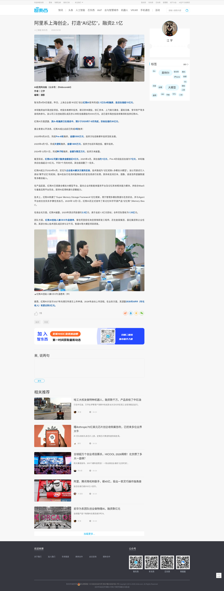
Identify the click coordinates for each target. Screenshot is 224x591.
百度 (154, 86)
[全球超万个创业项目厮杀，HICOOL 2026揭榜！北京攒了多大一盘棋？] (53, 463)
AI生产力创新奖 (184, 2)
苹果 (168, 95)
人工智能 (80, 10)
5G (185, 82)
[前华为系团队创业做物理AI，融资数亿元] (53, 518)
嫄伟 (79, 443)
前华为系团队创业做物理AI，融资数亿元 (97, 508)
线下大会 (173, 2)
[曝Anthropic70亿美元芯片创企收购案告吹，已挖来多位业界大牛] (53, 436)
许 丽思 (80, 494)
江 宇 (170, 40)
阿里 (46, 322)
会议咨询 (92, 556)
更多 (185, 64)
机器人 (124, 10)
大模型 (172, 87)
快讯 (60, 10)
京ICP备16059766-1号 (111, 584)
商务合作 (79, 556)
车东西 (150, 2)
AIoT (99, 10)
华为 (174, 94)
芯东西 (158, 2)
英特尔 (165, 73)
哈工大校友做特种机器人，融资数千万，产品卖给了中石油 (107, 400)
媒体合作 (106, 556)
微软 (183, 86)
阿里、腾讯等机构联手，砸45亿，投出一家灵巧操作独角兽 (107, 481)
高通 (184, 76)
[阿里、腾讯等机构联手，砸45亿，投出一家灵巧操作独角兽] (53, 490)
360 (162, 94)
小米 (181, 95)
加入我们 (51, 556)
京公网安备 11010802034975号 (91, 584)
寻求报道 (65, 556)
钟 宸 (79, 412)
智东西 (143, 2)
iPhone (177, 76)
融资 (37, 322)
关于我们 (37, 556)
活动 (157, 10)
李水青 (80, 470)
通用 (154, 95)
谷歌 (160, 87)
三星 (183, 90)
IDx (154, 71)
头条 (70, 10)
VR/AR (134, 10)
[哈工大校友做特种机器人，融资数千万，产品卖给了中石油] (53, 409)
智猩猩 (165, 2)
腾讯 (183, 72)
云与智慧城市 (111, 10)
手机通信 (145, 10)
